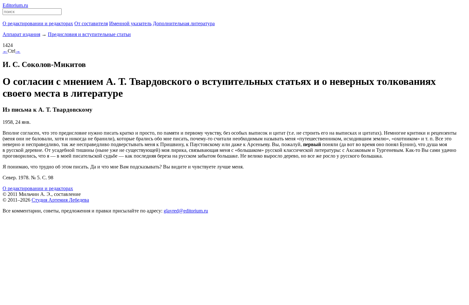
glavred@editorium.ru (186, 210)
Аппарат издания (21, 34)
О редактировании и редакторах (38, 188)
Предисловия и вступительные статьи (89, 34)
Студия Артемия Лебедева (60, 200)
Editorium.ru (15, 5)
